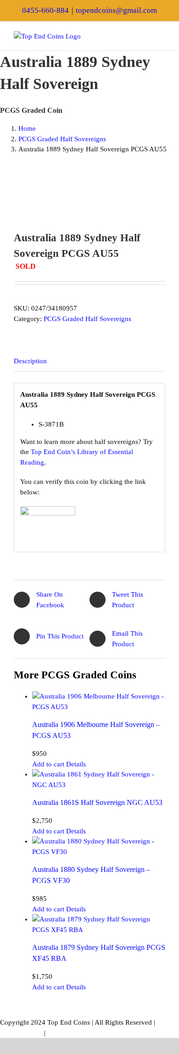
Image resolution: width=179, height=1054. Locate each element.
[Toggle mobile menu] (161, 36)
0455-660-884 (45, 10)
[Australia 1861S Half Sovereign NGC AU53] (98, 779)
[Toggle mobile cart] (145, 36)
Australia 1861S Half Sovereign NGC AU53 (97, 802)
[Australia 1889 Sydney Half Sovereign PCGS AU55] (89, 197)
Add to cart (48, 764)
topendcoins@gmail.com (116, 10)
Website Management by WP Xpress (99, 1033)
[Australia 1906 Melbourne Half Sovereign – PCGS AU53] (98, 701)
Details (76, 764)
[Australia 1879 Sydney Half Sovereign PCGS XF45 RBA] (98, 924)
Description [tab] (30, 361)
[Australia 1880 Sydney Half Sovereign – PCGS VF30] (98, 846)
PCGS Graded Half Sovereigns (87, 318)
